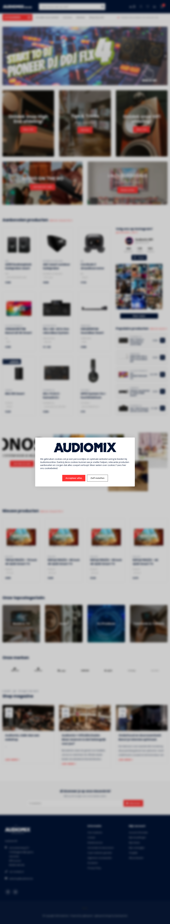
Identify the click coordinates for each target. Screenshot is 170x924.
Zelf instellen (97, 478)
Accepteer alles (74, 478)
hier (124, 465)
